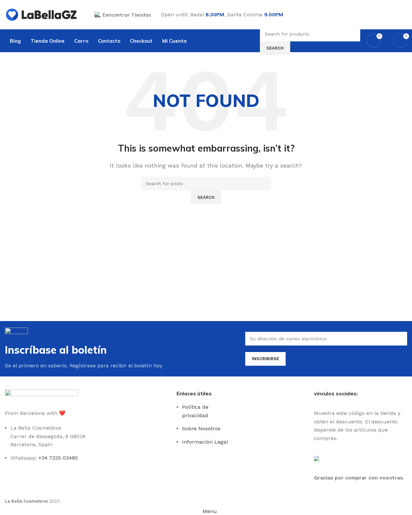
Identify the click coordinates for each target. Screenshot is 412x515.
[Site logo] (41, 14)
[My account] (404, 14)
